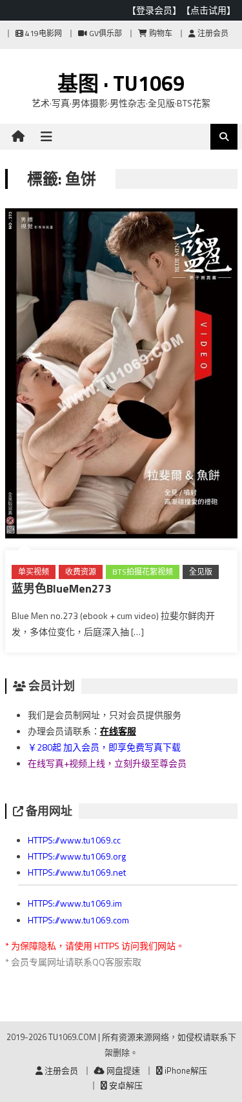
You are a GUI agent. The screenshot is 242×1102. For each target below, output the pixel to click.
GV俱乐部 (104, 33)
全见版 (200, 572)
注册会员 (212, 33)
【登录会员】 (154, 10)
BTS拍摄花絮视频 (142, 572)
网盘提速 (122, 1070)
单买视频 (33, 572)
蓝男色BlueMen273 (61, 588)
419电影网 (42, 33)
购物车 (159, 33)
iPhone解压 (185, 1070)
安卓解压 (125, 1085)
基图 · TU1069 (121, 83)
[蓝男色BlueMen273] (121, 376)
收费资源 (80, 572)
